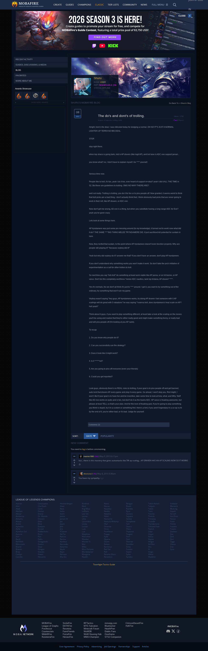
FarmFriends (69, 631)
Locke (84, 524)
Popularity (107, 436)
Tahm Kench (153, 503)
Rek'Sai (107, 549)
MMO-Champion (91, 637)
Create (57, 4)
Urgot (150, 534)
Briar (18, 552)
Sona (128, 547)
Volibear (174, 503)
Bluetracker (110, 626)
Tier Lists (113, 4)
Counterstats (48, 631)
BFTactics (88, 623)
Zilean (173, 544)
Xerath (173, 514)
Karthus (63, 541)
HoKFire (129, 626)
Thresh (151, 516)
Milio (84, 547)
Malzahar (86, 536)
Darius (41, 511)
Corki (40, 509)
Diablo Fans (110, 631)
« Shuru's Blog (185, 103)
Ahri (18, 506)
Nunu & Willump (111, 521)
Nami (106, 503)
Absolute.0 (88, 473)
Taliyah (151, 506)
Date (89, 436)
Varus (150, 536)
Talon (150, 509)
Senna (129, 519)
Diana (40, 514)
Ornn (106, 529)
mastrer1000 (89, 456)
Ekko (40, 521)
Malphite (86, 534)
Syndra (129, 557)
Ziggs (172, 541)
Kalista (63, 536)
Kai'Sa (62, 534)
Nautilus (107, 509)
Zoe (172, 547)
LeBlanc (85, 511)
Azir (17, 536)
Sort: (75, 436)
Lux (83, 531)
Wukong (173, 509)
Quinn (106, 541)
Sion (128, 536)
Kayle (62, 549)
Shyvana (130, 531)
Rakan (107, 544)
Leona (84, 516)
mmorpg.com (111, 623)
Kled (84, 506)
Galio (40, 539)
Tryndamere (153, 524)
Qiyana (107, 539)
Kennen (63, 554)
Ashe (18, 529)
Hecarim (42, 557)
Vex (149, 547)
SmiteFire (67, 623)
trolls (120, 120)
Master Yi (86, 541)
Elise (40, 524)
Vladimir (152, 557)
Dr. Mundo (42, 516)
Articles (145, 646)
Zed (172, 536)
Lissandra (86, 521)
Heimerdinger (66, 503)
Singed (129, 534)
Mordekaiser (87, 552)
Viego (150, 552)
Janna (62, 516)
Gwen (40, 554)
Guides (70, 4)
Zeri (172, 539)
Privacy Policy (83, 646)
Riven (128, 506)
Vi (149, 549)
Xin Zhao (174, 516)
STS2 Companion (113, 637)
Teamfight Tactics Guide (104, 564)
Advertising (96, 646)
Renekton (108, 557)
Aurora (19, 534)
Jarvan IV (64, 519)
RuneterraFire (48, 637)
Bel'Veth (19, 541)
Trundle (151, 521)
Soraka (129, 549)
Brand (18, 547)
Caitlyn (19, 554)
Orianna (107, 526)
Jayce (62, 524)
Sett (128, 524)
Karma (63, 539)
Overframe (110, 634)
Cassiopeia (43, 503)
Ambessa (20, 516)
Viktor (150, 554)
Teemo (151, 514)
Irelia (62, 511)
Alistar (19, 514)
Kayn (62, 552)
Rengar (129, 503)
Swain (128, 552)
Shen (128, 529)
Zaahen (173, 531)
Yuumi (173, 529)
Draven (41, 519)
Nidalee (107, 514)
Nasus (107, 506)
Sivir (128, 539)
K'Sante (63, 531)
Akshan (19, 511)
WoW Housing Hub (92, 634)
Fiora (40, 534)
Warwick (174, 506)
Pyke (106, 536)
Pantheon (108, 531)
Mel (83, 544)
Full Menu (158, 4)
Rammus (108, 547)
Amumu (19, 519)
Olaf (106, 524)
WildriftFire (47, 634)
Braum (19, 549)
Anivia (18, 521)
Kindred (85, 503)
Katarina (64, 547)
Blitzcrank (20, 544)
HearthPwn (110, 628)
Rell (105, 552)
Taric (150, 511)
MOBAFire (47, 623)
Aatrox (19, 503)
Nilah (106, 516)
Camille (19, 557)
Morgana (86, 554)
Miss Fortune (88, 549)
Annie (18, 524)
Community (130, 4)
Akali (18, 509)
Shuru (98, 78)
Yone (172, 521)
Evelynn (41, 526)
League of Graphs (50, 626)
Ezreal (41, 529)
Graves (41, 552)
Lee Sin (85, 514)
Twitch (151, 529)
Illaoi (62, 509)
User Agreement (66, 646)
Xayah (173, 511)
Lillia (84, 519)
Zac (171, 534)
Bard (18, 539)
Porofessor (47, 628)
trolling (115, 120)
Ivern (62, 514)
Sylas (128, 554)
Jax (61, 521)
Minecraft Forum (91, 628)
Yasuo (173, 519)
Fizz (39, 536)
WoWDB (88, 631)
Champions (84, 4)
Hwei (62, 506)
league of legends (105, 120)
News (144, 4)
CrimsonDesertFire (134, 623)
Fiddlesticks (43, 531)
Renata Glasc (110, 554)
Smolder (130, 544)
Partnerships (124, 646)
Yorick (173, 524)
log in (84, 449)
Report (180, 120)
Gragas (41, 549)
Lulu (84, 529)
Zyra (172, 549)
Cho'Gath (42, 506)
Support (136, 646)
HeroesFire (68, 637)
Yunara (173, 526)
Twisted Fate (154, 526)
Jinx (61, 529)
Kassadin (64, 544)
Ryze (128, 511)
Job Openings (110, 646)
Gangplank (43, 541)
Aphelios (20, 526)
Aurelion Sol (21, 531)
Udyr (150, 531)
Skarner (129, 541)
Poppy (107, 534)
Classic (99, 4)
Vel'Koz (151, 544)
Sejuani (129, 516)
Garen (41, 544)
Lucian (85, 526)
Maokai (85, 539)
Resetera (67, 628)
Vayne (151, 539)
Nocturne (108, 519)
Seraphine (130, 521)
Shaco (129, 526)
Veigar (151, 541)
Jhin (61, 526)
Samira (129, 514)
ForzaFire (67, 634)
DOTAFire (67, 626)
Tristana (152, 519)
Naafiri (85, 557)
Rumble (129, 509)
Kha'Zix (63, 557)
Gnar (40, 547)
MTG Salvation (91, 626)
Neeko (107, 511)
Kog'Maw (86, 509)
